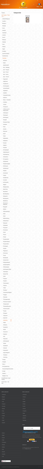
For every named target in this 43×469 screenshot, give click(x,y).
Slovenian (24, 420)
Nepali (3, 435)
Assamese (4, 394)
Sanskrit (3, 422)
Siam (3, 449)
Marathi (3, 408)
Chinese (24, 396)
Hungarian (24, 410)
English (24, 401)
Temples (3, 12)
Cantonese (25, 394)
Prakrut (3, 413)
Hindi (3, 401)
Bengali (3, 396)
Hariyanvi (3, 403)
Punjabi (3, 415)
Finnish (24, 403)
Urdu (3, 456)
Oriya (3, 410)
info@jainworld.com (28, 448)
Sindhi (3, 420)
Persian (3, 437)
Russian (3, 444)
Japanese (24, 415)
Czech (24, 399)
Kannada (3, 406)
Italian (24, 413)
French (24, 406)
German (24, 408)
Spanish (3, 451)
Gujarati (3, 399)
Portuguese (4, 442)
